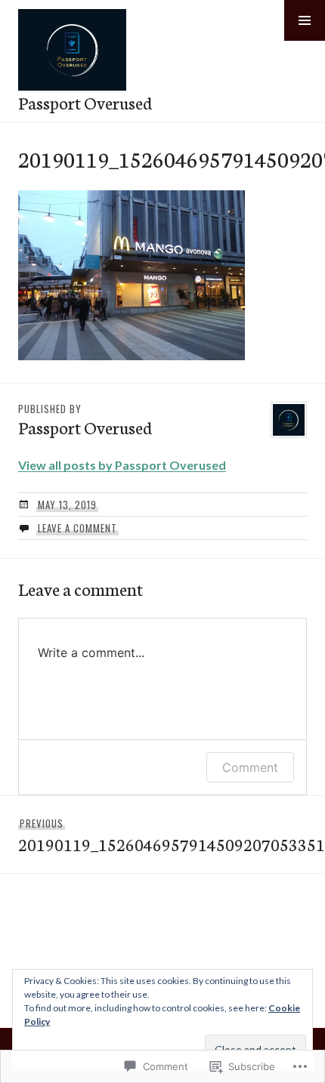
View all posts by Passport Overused (122, 465)
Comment (250, 767)
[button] (304, 20)
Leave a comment (77, 527)
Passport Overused (85, 102)
